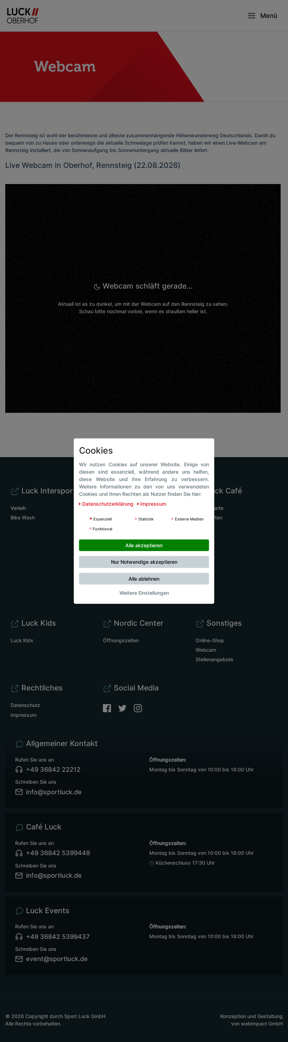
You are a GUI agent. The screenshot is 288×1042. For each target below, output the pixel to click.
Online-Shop (210, 640)
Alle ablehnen (144, 578)
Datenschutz (25, 705)
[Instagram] (138, 708)
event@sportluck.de (57, 958)
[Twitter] (126, 708)
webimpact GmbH (262, 1024)
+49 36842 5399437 (58, 936)
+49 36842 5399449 (58, 853)
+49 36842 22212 (53, 769)
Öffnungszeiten (121, 640)
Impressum (24, 715)
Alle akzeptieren (144, 545)
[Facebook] (110, 708)
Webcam (206, 650)
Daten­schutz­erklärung (108, 503)
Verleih (18, 508)
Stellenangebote (214, 659)
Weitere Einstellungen (144, 593)
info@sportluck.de (54, 792)
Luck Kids (22, 640)
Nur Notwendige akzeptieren (144, 562)
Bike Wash (23, 517)
